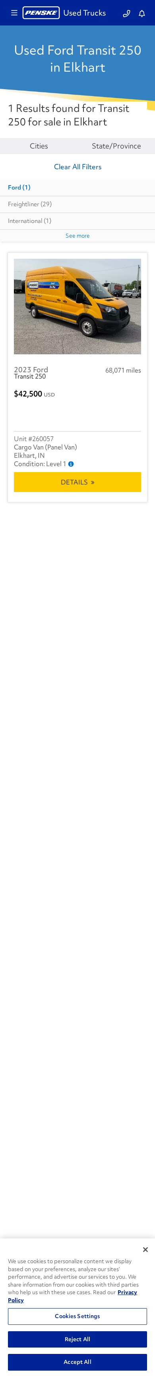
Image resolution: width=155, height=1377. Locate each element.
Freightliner (30, 204)
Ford (19, 187)
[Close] (145, 1249)
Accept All (77, 1361)
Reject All (77, 1339)
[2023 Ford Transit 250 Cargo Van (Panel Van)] (77, 306)
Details (74, 482)
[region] (77, 1307)
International (29, 221)
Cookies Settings (77, 1316)
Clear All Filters (77, 166)
